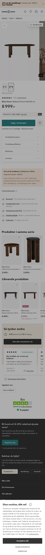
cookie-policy (34, 534)
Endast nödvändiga (22, 547)
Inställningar (22, 551)
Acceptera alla (22, 541)
